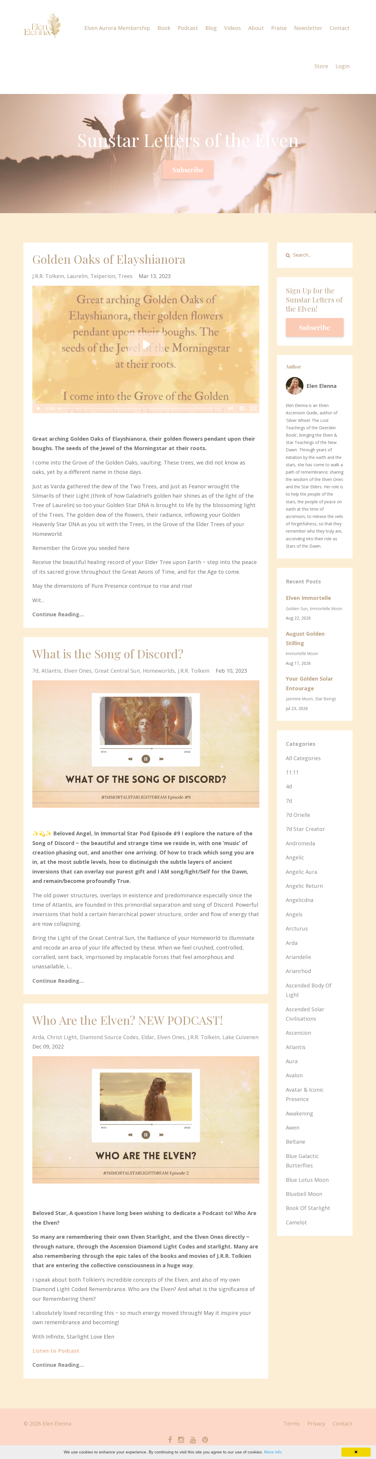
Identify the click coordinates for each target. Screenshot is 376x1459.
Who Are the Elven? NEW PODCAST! (127, 1020)
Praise (279, 27)
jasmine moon (299, 698)
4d (289, 786)
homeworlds (159, 670)
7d (35, 670)
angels (294, 914)
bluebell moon (304, 1193)
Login (342, 66)
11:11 (292, 772)
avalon (294, 1075)
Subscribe (188, 169)
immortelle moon (326, 608)
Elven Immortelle (308, 597)
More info (273, 1452)
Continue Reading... (58, 614)
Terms (291, 1423)
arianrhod (298, 971)
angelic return (304, 885)
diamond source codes (109, 1037)
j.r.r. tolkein (48, 276)
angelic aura (301, 871)
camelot (296, 1222)
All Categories (303, 758)
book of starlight (308, 1207)
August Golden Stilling (305, 638)
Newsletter (308, 27)
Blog (211, 27)
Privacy (316, 1423)
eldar (147, 1037)
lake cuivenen (240, 1037)
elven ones (78, 670)
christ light (62, 1037)
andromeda (300, 843)
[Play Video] (38, 408)
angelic (295, 857)
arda (38, 1037)
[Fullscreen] (254, 408)
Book (163, 27)
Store (321, 66)
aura (292, 1061)
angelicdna (299, 899)
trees (125, 276)
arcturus (297, 928)
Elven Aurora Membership (117, 27)
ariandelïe (298, 956)
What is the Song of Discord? (107, 653)
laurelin (77, 276)
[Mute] (230, 408)
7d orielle (298, 814)
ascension (298, 1032)
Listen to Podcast (55, 1350)
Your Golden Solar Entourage (309, 683)
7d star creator (305, 828)
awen (292, 1127)
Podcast (188, 27)
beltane (295, 1141)
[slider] (140, 408)
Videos (232, 27)
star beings (325, 698)
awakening (299, 1113)
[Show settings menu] (242, 408)
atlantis (51, 670)
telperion (102, 276)
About (256, 27)
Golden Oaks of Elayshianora (109, 259)
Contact (340, 27)
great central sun (117, 670)
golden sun (297, 608)
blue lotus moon (307, 1179)
